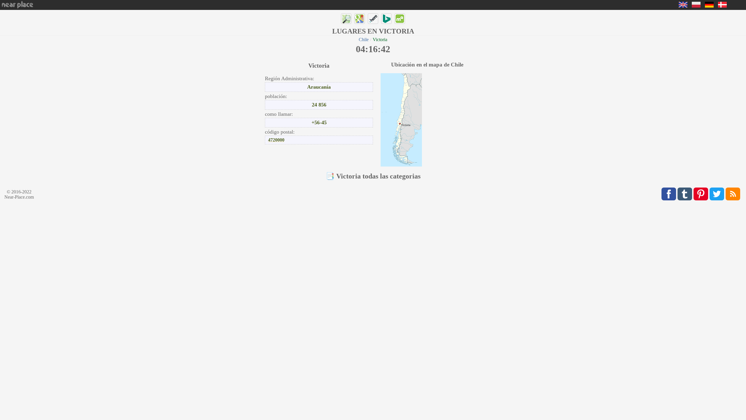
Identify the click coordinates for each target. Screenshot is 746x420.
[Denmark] (722, 6)
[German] (709, 6)
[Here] (373, 18)
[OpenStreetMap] (346, 18)
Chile (364, 39)
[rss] (733, 194)
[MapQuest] (400, 18)
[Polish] (696, 6)
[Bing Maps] (386, 18)
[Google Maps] (359, 18)
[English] (683, 6)
